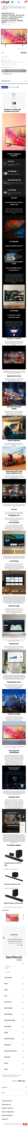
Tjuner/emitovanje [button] (9, 1020)
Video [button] (6, 990)
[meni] (12, 2)
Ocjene (3, 1092)
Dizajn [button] (6, 1032)
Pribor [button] (6, 1069)
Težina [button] (6, 1063)
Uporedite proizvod (7, 73)
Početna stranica (4, 5)
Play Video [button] (14, 258)
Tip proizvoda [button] (8, 977)
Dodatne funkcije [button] (9, 1039)
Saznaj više (4, 57)
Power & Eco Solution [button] (10, 1051)
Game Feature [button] (8, 1014)
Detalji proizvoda (5, 81)
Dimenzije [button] (7, 1057)
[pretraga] (19, 2)
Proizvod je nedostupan (15, 70)
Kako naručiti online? (6, 67)
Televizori (11, 5)
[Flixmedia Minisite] (9, 87)
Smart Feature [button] (8, 1008)
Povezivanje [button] (7, 1026)
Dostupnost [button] (7, 1045)
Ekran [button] (6, 984)
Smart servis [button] (7, 1002)
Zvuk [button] (5, 996)
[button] (12, 918)
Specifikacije (4, 1087)
